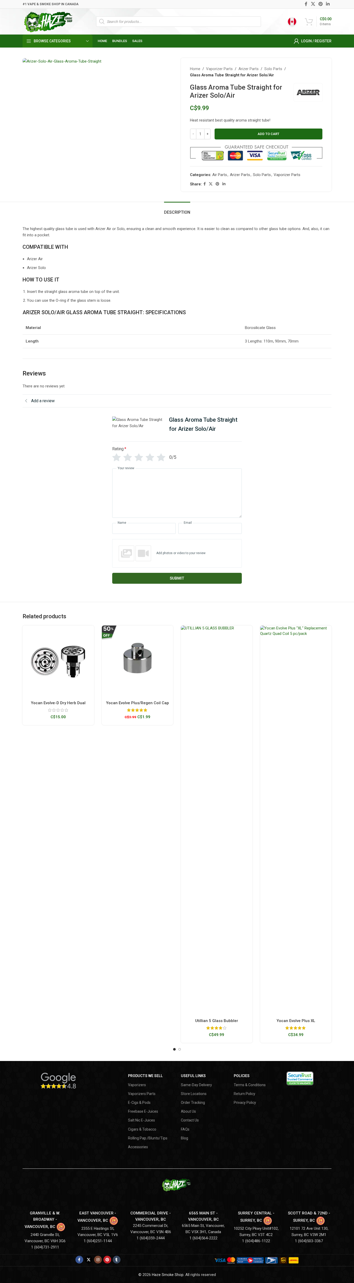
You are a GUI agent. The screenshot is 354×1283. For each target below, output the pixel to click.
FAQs (185, 1129)
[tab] (177, 210)
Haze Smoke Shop (167, 1274)
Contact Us (190, 1120)
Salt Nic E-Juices (141, 1120)
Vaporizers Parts (141, 1094)
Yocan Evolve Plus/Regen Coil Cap (137, 703)
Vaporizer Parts (219, 68)
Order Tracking (193, 1102)
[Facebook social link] (306, 4)
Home (195, 68)
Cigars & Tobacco (142, 1129)
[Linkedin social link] (327, 4)
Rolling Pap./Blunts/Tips (147, 1138)
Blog (184, 1138)
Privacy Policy (245, 1102)
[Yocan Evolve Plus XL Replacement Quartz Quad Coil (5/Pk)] (296, 820)
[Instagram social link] (98, 1260)
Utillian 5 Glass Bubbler (216, 1020)
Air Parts (219, 174)
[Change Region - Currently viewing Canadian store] (292, 21)
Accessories (138, 1147)
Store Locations (194, 1094)
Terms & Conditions (250, 1085)
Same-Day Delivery (196, 1085)
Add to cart (268, 134)
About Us (188, 1111)
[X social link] (313, 4)
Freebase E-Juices (143, 1111)
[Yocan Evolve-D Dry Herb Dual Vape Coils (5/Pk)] (58, 661)
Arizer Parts (248, 68)
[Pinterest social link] (320, 4)
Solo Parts (273, 68)
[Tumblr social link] (117, 1260)
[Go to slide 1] (174, 1049)
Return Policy (244, 1094)
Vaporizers (137, 1085)
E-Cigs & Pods (139, 1102)
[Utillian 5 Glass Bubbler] (216, 820)
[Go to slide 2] (179, 1049)
